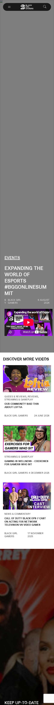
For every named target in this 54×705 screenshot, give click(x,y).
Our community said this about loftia (21, 406)
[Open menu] (9, 7)
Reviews (33, 396)
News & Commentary (17, 514)
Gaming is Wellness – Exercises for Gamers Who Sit (26, 463)
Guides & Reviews (15, 396)
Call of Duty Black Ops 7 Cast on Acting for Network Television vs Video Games (25, 521)
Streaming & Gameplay (18, 399)
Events (12, 258)
